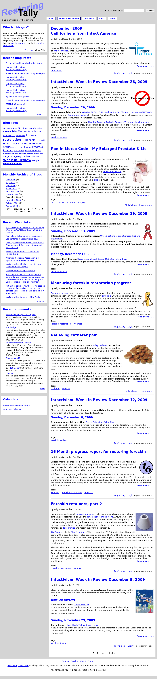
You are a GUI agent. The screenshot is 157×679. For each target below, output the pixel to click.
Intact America (61, 51)
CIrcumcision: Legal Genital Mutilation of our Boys (102, 259)
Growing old (40, 140)
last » (112, 653)
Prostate (71, 202)
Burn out (55, 492)
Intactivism (89, 18)
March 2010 (11, 188)
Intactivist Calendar (12, 409)
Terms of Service (70, 661)
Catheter (55, 388)
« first (7, 209)
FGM (13, 136)
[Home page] (22, 17)
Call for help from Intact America (83, 33)
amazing (106, 296)
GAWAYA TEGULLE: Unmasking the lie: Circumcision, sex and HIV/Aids (117, 112)
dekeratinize (69, 528)
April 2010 (10, 186)
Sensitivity (19, 154)
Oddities (15, 147)
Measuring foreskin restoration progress (91, 283)
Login (130, 73)
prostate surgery (18, 43)
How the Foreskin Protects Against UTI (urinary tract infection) (119, 122)
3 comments (145, 205)
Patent (21, 147)
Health (7, 143)
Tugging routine (21, 156)
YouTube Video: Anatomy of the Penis (23, 297)
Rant (21, 151)
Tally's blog (119, 73)
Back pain (6, 128)
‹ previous (17, 209)
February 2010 (12, 191)
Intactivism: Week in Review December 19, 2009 (99, 214)
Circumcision (10, 131)
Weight (36, 160)
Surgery (81, 202)
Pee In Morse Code (112, 171)
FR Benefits (28, 139)
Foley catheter (100, 345)
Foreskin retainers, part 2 (76, 504)
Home (51, 18)
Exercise (7, 135)
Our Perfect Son (81, 605)
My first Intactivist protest (18, 96)
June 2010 (10, 180)
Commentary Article (78, 115)
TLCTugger (15, 368)
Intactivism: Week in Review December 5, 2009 (98, 580)
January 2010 (12, 194)
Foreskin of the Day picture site (20, 271)
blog (96, 180)
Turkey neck (34, 156)
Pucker (16, 151)
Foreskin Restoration (69, 18)
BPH (53, 202)
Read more (30, 50)
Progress (77, 324)
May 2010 (10, 183)
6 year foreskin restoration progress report (25, 100)
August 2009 (12, 206)
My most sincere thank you (18, 343)
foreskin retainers (84, 514)
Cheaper (9, 373)
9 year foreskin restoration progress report (25, 73)
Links (102, 18)
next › (104, 653)
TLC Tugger (92, 517)
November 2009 (13, 200)
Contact (91, 661)
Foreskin (20, 135)
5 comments (145, 391)
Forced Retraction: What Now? (101, 422)
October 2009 (12, 203)
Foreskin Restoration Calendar (16, 405)
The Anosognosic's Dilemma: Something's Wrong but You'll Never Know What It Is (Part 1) (25, 230)
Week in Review (59, 137)
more (42, 389)
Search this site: (114, 10)
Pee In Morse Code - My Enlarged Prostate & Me (99, 149)
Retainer (77, 568)
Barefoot (14, 128)
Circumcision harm (29, 131)
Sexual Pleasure (34, 154)
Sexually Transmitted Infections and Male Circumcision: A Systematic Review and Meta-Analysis (25, 245)
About (112, 18)
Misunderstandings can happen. (21, 315)
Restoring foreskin (60, 293)
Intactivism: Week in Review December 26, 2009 (99, 82)
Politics (27, 147)
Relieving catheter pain (74, 335)
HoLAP (61, 202)
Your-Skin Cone (105, 517)
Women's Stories (12, 163)
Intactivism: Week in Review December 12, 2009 (99, 400)
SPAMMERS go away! (15, 104)
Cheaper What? (13, 358)
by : (8, 325)
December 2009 (13, 197)
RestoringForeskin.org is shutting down (24, 63)
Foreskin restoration (61, 324)
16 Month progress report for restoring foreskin (98, 452)
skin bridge (11, 327)
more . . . (41, 114)
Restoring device (33, 151)
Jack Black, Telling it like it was (82, 625)
